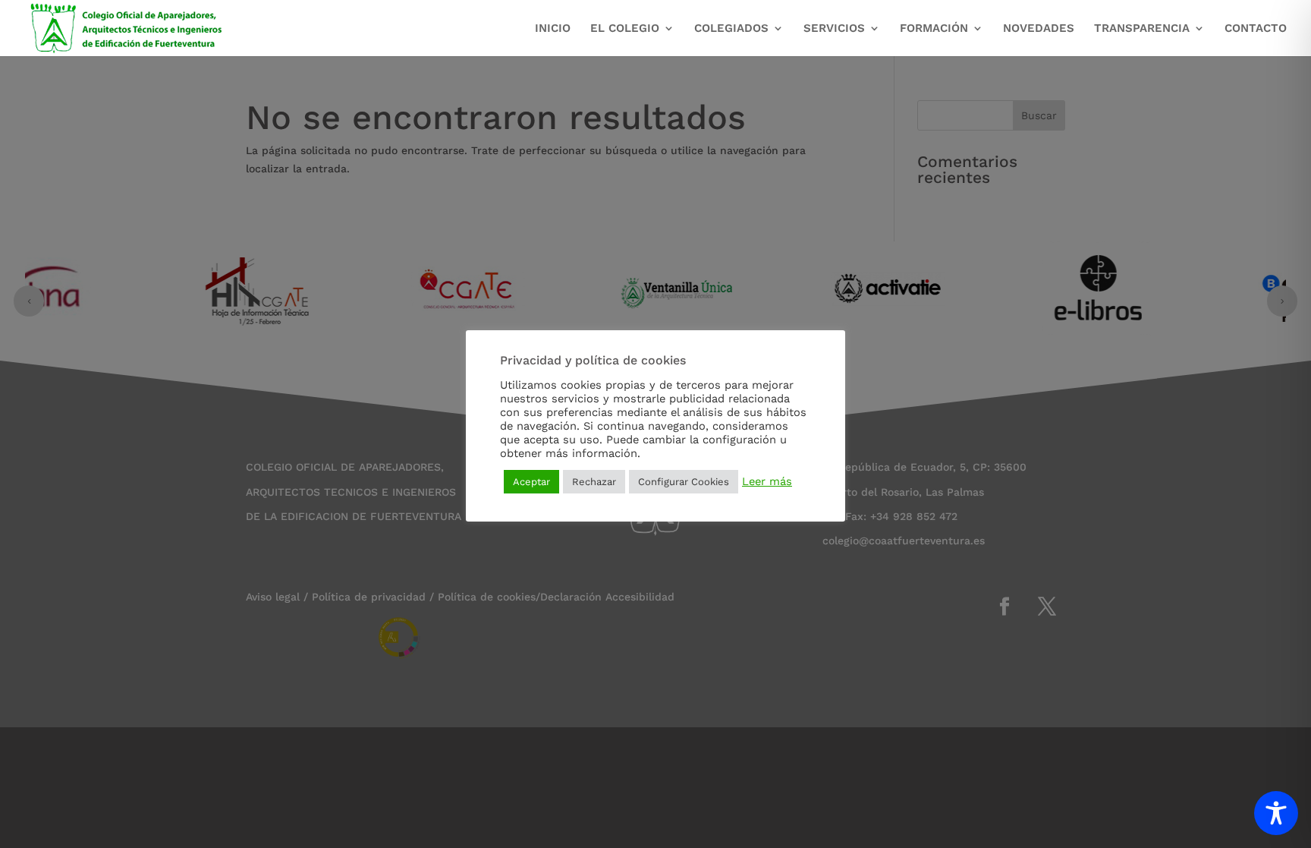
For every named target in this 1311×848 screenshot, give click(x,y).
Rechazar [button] (594, 481)
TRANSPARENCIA (1142, 29)
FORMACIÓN (934, 29)
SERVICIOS (834, 29)
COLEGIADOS (731, 29)
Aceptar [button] (531, 481)
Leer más (767, 481)
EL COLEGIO (624, 29)
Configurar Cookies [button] (683, 481)
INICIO (553, 29)
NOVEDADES (1038, 29)
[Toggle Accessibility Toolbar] (1276, 813)
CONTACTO (1256, 29)
